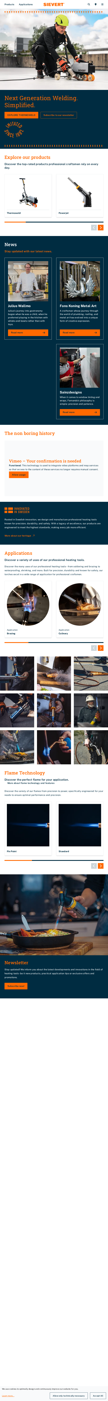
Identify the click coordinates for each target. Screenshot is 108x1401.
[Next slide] (101, 227)
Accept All (98, 1396)
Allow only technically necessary (69, 1396)
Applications (26, 4)
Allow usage (19, 474)
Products (9, 4)
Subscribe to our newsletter (58, 115)
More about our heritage (18, 535)
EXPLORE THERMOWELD (21, 115)
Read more (17, 332)
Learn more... (8, 1396)
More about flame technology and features (30, 783)
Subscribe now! (15, 986)
